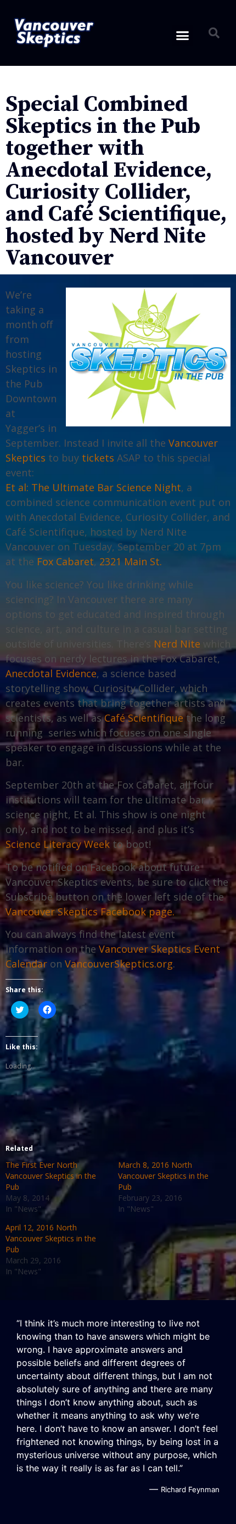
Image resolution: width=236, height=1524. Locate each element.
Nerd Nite (177, 643)
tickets (98, 457)
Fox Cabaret (65, 561)
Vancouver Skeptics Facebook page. (90, 911)
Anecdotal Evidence (51, 673)
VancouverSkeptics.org (119, 963)
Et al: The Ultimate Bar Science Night (93, 487)
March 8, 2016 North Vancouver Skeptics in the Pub (163, 1176)
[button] (54, 33)
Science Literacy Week (57, 844)
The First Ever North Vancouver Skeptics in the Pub (50, 1176)
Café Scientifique (143, 717)
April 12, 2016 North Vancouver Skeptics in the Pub (50, 1238)
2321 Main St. (130, 561)
